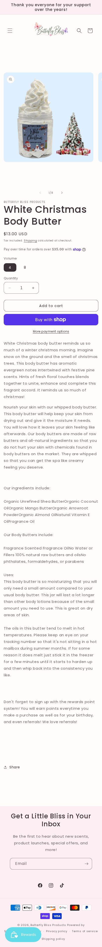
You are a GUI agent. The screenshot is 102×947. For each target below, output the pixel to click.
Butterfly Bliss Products (48, 925)
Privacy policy (56, 931)
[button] (9, 30)
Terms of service (85, 931)
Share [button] (14, 767)
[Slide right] (61, 192)
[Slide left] (40, 192)
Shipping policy (53, 939)
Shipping (30, 240)
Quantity (11, 278)
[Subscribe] (86, 864)
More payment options (51, 331)
